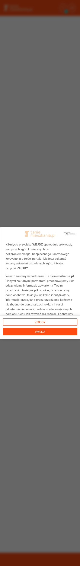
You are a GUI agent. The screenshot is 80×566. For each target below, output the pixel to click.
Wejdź (40, 331)
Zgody (40, 322)
